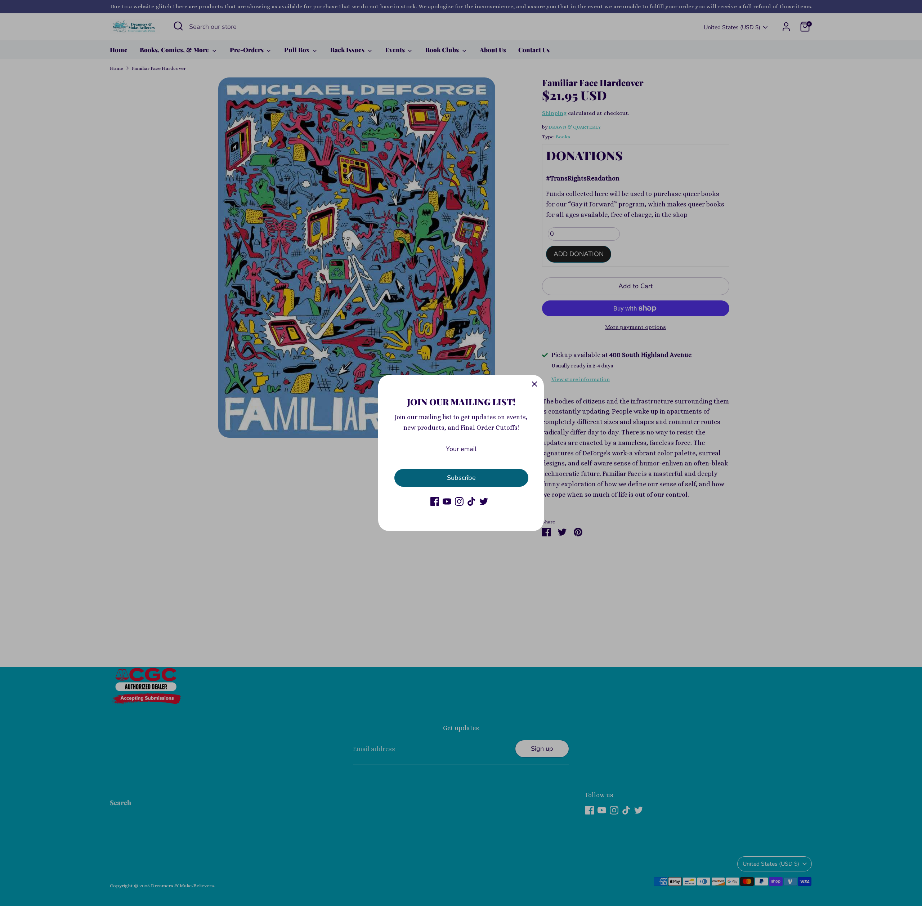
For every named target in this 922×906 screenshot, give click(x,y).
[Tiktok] (471, 501)
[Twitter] (483, 501)
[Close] (534, 384)
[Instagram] (459, 501)
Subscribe (461, 477)
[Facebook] (434, 501)
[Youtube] (447, 501)
